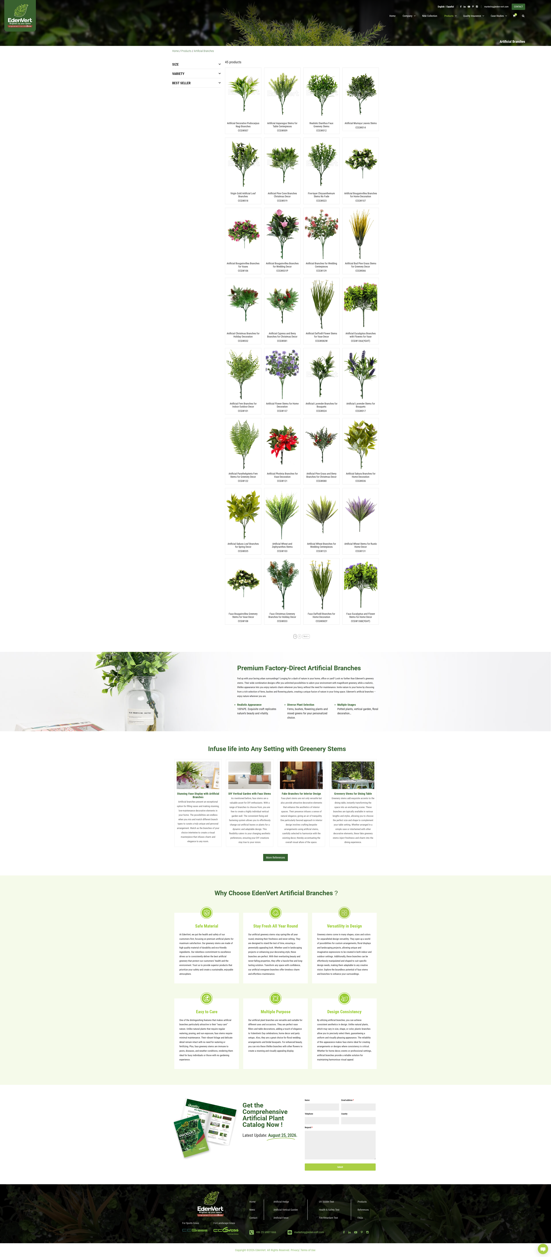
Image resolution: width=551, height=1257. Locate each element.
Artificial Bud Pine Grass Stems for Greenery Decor (360, 265)
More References (275, 857)
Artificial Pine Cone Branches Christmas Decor (282, 195)
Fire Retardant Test (328, 1217)
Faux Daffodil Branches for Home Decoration (321, 615)
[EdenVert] (20, 16)
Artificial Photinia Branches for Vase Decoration (282, 475)
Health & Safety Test (329, 1209)
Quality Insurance (472, 15)
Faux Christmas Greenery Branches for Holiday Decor (282, 615)
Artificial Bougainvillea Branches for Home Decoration (360, 195)
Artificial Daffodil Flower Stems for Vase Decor (321, 335)
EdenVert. (260, 1250)
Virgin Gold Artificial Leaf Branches (243, 195)
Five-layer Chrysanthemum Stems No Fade (321, 195)
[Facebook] (460, 6)
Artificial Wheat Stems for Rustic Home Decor (360, 545)
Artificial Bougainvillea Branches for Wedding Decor (282, 265)
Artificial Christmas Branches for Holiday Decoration (243, 335)
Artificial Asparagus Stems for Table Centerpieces (282, 125)
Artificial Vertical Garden (285, 1209)
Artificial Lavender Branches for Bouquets (321, 405)
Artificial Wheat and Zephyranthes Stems (282, 545)
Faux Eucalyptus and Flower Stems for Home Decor (360, 615)
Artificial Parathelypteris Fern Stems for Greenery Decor (243, 475)
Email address (347, 1100)
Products (448, 15)
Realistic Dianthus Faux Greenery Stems (321, 125)
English (441, 6)
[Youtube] (469, 6)
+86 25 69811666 (266, 1232)
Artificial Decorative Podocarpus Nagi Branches (243, 125)
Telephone (309, 1114)
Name (307, 1100)
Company (407, 15)
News (252, 1209)
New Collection (429, 15)
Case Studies (497, 15)
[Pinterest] (473, 6)
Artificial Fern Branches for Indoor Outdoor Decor (243, 405)
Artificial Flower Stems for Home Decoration (282, 405)
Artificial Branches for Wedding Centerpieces (321, 265)
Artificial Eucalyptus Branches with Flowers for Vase (361, 335)
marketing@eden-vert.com (496, 6)
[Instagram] (477, 6)
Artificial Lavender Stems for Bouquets (360, 405)
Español (450, 6)
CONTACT (518, 6)
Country (344, 1114)
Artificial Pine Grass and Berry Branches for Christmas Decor (321, 475)
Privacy (295, 1250)
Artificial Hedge (281, 1201)
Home (392, 15)
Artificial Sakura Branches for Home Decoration (360, 475)
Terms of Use (308, 1250)
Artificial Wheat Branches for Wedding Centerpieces (321, 545)
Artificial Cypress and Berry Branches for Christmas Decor (282, 335)
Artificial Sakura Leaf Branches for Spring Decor (243, 545)
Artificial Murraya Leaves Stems (361, 123)
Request (309, 1127)
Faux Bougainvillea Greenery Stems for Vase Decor (243, 615)
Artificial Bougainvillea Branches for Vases (243, 265)
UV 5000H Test (326, 1201)
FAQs (360, 1217)
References (363, 1209)
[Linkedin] (465, 6)
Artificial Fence (280, 1217)
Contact (253, 1217)
